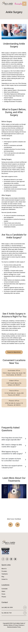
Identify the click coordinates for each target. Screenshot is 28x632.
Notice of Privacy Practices (16, 625)
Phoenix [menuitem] (4, 596)
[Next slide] (17, 524)
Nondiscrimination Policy (14, 627)
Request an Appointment (14, 352)
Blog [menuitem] (3, 576)
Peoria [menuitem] (3, 594)
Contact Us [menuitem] (4, 579)
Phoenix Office (14, 403)
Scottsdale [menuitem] (4, 588)
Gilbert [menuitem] (3, 591)
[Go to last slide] (10, 524)
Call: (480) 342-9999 (7, 607)
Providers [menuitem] (4, 571)
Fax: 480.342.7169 (7, 613)
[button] (14, 438)
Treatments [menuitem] (5, 574)
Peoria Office (14, 393)
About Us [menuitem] (4, 568)
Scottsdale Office (14, 373)
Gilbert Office (14, 383)
